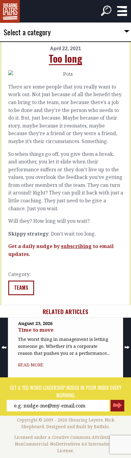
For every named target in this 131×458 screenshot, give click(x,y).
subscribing (76, 246)
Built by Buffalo (92, 426)
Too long (65, 58)
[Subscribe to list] (117, 405)
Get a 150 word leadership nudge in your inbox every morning (66, 391)
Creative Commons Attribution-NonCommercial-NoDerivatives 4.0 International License (66, 443)
